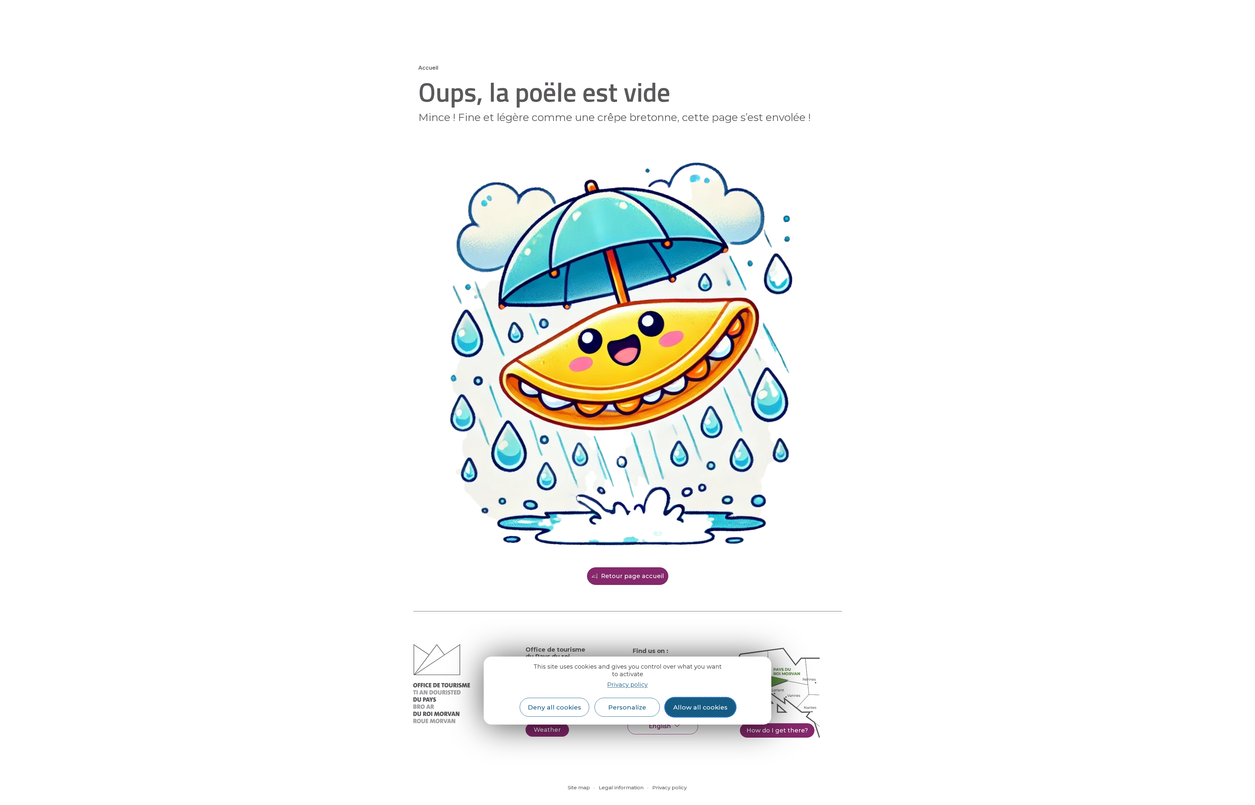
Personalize (627, 707)
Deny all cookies (554, 707)
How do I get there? (777, 730)
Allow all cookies (700, 707)
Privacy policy (627, 684)
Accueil (428, 68)
